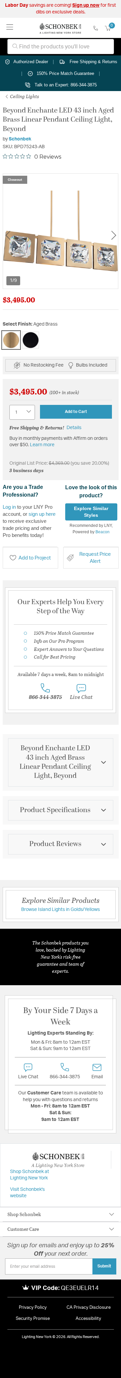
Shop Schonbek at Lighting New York (29, 1175)
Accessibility (88, 1319)
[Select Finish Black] (30, 340)
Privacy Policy (33, 1307)
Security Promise (33, 1319)
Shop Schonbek (24, 1214)
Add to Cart (76, 412)
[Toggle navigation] (10, 28)
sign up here (42, 514)
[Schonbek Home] (60, 28)
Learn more (42, 445)
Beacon (102, 532)
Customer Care (23, 1229)
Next (113, 235)
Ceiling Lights (24, 96)
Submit (104, 1266)
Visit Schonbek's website (27, 1193)
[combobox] (60, 46)
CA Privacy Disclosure (89, 1307)
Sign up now (85, 5)
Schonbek (20, 139)
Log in (9, 507)
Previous (7, 235)
